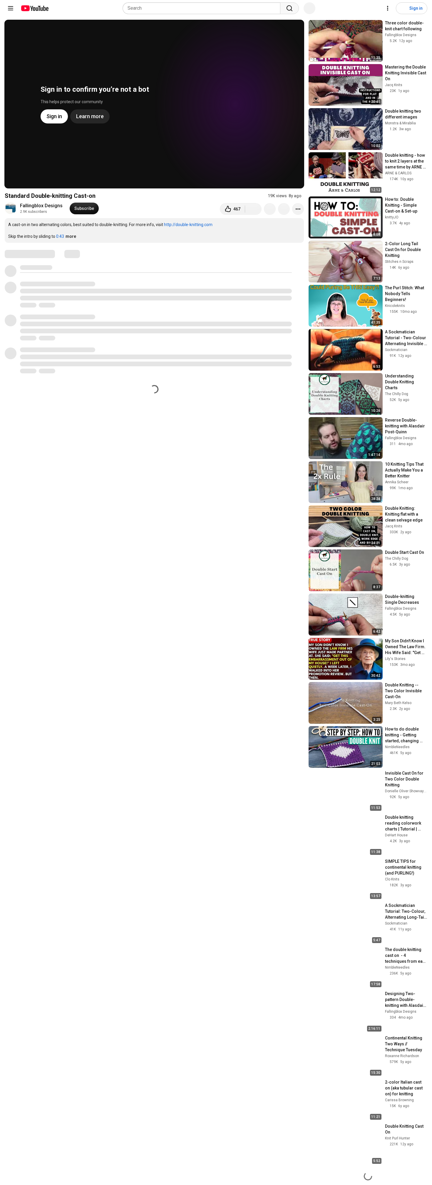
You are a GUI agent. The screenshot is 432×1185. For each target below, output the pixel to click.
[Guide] (10, 8)
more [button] (71, 236)
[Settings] (387, 8)
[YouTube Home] (34, 8)
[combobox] (203, 8)
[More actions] (298, 209)
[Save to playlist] (284, 209)
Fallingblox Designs (41, 205)
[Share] (270, 209)
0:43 (60, 236)
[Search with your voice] (309, 8)
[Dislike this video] (253, 209)
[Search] (289, 8)
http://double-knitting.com (188, 224)
